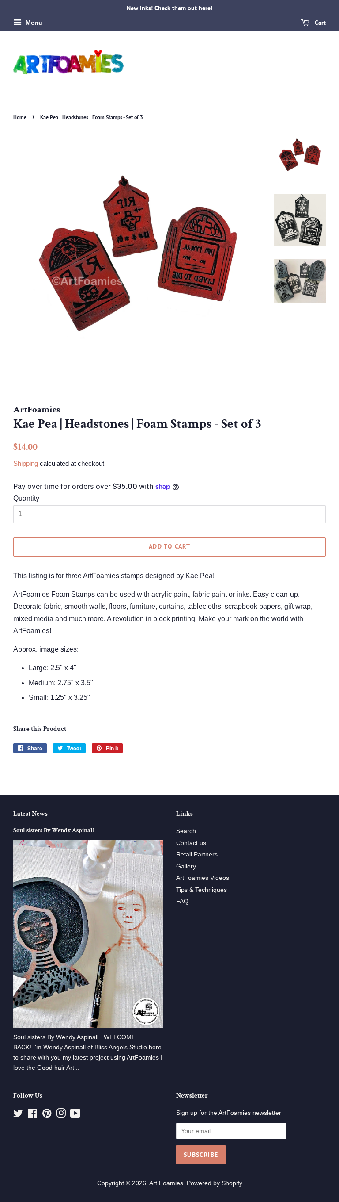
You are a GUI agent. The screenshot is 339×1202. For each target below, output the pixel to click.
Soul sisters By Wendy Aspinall (54, 830)
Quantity (26, 498)
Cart (319, 23)
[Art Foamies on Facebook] (32, 1115)
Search (186, 831)
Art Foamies (166, 1183)
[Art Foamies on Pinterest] (47, 1115)
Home (19, 117)
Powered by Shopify (214, 1183)
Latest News (30, 814)
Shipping (25, 463)
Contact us (191, 843)
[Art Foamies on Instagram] (61, 1115)
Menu (33, 22)
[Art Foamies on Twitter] (18, 1115)
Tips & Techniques (201, 890)
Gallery (186, 866)
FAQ (182, 901)
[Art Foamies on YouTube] (75, 1115)
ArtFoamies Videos (202, 878)
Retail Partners (197, 854)
